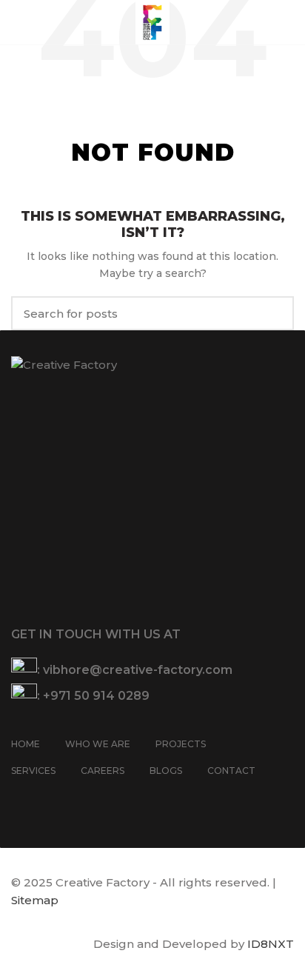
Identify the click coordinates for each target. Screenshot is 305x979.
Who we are (97, 743)
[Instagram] (40, 800)
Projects (180, 743)
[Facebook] (20, 800)
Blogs (166, 770)
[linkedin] (78, 800)
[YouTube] (59, 800)
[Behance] (97, 800)
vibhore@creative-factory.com (137, 670)
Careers (102, 770)
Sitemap (34, 900)
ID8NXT (270, 944)
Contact (231, 770)
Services (33, 770)
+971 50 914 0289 (96, 696)
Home (25, 743)
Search (273, 313)
